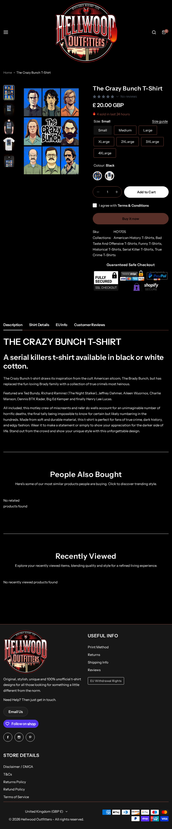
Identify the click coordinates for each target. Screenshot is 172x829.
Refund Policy (14, 789)
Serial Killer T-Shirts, (139, 249)
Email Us (16, 711)
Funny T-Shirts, (150, 243)
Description (12, 324)
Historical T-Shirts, (108, 249)
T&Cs (7, 774)
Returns (94, 655)
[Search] (154, 32)
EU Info (61, 324)
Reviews (94, 670)
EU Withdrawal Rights (106, 681)
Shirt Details (39, 324)
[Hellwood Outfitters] (86, 32)
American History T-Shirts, (135, 238)
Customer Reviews (89, 324)
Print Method (98, 647)
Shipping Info (98, 662)
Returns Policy (14, 782)
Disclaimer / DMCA (18, 767)
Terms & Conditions (133, 205)
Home (7, 73)
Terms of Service (16, 797)
